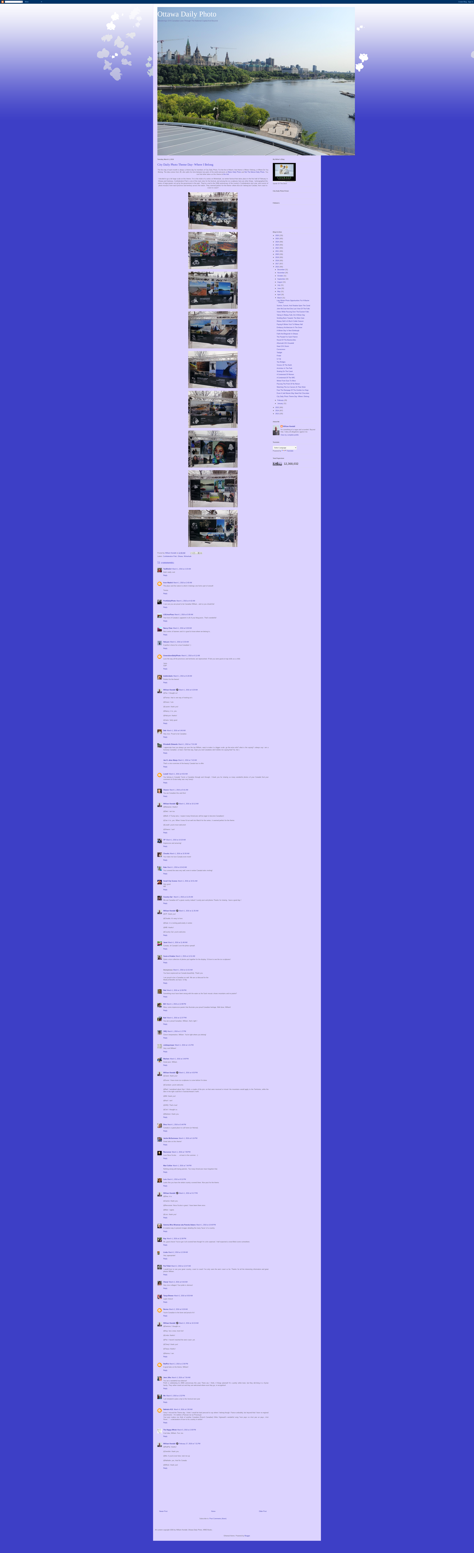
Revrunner (167, 1152)
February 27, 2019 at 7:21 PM (189, 1444)
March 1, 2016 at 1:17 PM (177, 1031)
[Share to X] (196, 553)
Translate (290, 451)
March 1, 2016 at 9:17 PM (188, 1193)
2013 (277, 414)
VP (164, 840)
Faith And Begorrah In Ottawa (287, 334)
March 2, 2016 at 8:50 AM (183, 1296)
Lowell (165, 774)
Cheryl (165, 1282)
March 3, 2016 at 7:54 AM (181, 1377)
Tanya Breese (168, 1296)
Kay (164, 1238)
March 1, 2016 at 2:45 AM (182, 583)
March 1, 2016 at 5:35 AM (179, 642)
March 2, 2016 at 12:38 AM (178, 1252)
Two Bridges (281, 362)
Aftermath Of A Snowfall (285, 343)
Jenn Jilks (167, 1377)
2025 (277, 238)
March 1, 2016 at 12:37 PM (177, 1018)
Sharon (166, 790)
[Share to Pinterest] (201, 553)
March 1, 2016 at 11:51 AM (185, 956)
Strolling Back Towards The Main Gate (290, 318)
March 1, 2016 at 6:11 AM (190, 656)
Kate (165, 867)
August (280, 282)
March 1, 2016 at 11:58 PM (176, 1238)
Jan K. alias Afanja (170, 760)
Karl (164, 1018)
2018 (277, 260)
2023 (277, 245)
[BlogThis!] (194, 553)
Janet (165, 942)
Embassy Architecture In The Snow (289, 327)
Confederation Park (170, 556)
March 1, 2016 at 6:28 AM (182, 676)
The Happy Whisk (170, 1430)
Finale (279, 356)
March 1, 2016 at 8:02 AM (178, 774)
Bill (164, 1004)
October (280, 276)
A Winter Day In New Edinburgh (288, 330)
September (281, 279)
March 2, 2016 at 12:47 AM (181, 1266)
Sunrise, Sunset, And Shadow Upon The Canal (293, 305)
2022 (277, 248)
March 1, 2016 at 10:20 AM (176, 840)
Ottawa (180, 556)
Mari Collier (167, 1166)
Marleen (166, 1059)
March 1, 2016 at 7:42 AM (187, 760)
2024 (277, 242)
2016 (277, 267)
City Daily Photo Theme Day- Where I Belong (293, 396)
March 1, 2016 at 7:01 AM (187, 744)
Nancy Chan (167, 628)
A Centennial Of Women (285, 374)
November (281, 273)
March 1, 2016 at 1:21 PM (184, 1045)
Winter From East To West (286, 381)
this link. (226, 174)
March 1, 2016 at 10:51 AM (187, 881)
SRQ (165, 1031)
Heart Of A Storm (283, 346)
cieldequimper (168, 1045)
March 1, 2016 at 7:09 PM (181, 1152)
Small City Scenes (170, 881)
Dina (165, 1124)
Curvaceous (281, 349)
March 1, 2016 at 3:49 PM (179, 1059)
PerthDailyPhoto (169, 601)
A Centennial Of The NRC (286, 378)
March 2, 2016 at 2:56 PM (178, 1364)
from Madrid (168, 583)
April (279, 294)
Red (164, 990)
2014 (277, 410)
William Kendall (169, 690)
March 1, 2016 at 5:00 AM (184, 614)
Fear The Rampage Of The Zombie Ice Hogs (293, 390)
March (279, 298)
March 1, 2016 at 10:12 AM (188, 804)
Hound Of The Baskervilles (286, 340)
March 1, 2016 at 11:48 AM (177, 942)
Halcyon (166, 642)
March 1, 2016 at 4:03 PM (188, 1073)
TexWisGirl (167, 569)
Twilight (279, 352)
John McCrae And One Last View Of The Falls (293, 309)
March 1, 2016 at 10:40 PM (206, 1225)
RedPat (166, 1364)
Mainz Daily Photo (234, 172)
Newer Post (163, 1511)
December (281, 270)
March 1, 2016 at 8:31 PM (176, 1179)
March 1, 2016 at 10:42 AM (177, 867)
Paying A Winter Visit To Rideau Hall (290, 324)
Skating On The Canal (285, 371)
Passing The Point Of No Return (288, 384)
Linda (165, 1252)
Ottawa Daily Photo (186, 14)
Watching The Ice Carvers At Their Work (291, 387)
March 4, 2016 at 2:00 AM (183, 1409)
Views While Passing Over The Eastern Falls (293, 312)
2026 (277, 235)
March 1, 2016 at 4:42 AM (186, 601)
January (280, 403)
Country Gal (168, 897)
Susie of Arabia (169, 956)
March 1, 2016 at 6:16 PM (188, 1138)
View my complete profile (290, 435)
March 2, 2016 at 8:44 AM (178, 1282)
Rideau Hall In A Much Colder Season (290, 321)
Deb (164, 730)
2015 (277, 407)
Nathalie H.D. (168, 1409)
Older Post (263, 1511)
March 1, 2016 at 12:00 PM (176, 990)
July (279, 285)
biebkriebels (168, 676)
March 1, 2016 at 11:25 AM (183, 897)
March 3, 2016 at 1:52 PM (175, 1396)
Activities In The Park (284, 368)
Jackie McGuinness (170, 1138)
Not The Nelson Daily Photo (254, 172)
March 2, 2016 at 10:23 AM (188, 1323)
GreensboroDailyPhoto (172, 656)
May (279, 291)
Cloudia (166, 853)
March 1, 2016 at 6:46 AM (176, 730)
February (280, 400)
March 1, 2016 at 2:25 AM (181, 569)
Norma (165, 1309)
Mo (164, 1396)
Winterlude (187, 556)
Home (213, 1511)
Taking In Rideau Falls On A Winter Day (291, 315)
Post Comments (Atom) (217, 1518)
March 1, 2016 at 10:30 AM (179, 853)
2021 (277, 251)
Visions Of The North (284, 365)
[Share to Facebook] (199, 553)
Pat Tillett (167, 1266)
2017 (277, 264)
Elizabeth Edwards (170, 744)
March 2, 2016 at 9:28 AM (178, 1309)
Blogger (247, 1536)
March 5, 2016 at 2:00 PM (186, 1430)
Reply (165, 575)
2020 (277, 254)
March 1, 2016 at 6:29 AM (188, 690)
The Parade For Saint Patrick (287, 337)
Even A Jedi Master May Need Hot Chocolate (293, 393)
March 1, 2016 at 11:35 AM (188, 911)
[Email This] (191, 553)
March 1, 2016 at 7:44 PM (182, 1166)
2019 (277, 257)
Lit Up (279, 359)
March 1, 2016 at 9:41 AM (179, 790)
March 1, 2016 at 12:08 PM (176, 1004)
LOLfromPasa (168, 614)
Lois (165, 1179)
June (279, 288)
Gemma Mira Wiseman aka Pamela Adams (179, 1225)
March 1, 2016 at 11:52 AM (183, 970)
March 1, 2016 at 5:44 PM (177, 1124)
